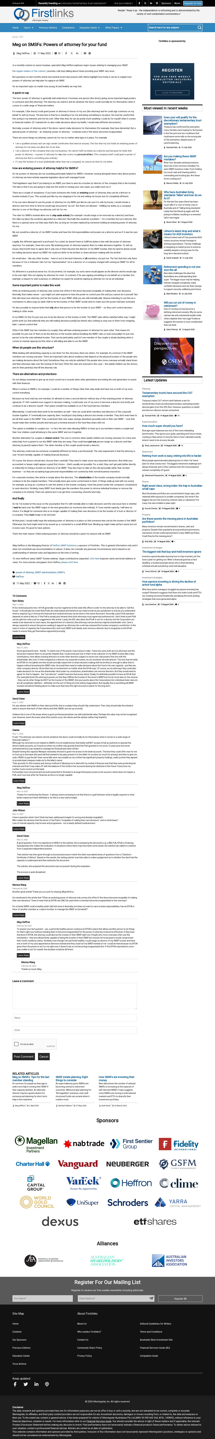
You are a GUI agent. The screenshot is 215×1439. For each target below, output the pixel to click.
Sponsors (166, 3)
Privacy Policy (84, 1355)
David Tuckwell (172, 258)
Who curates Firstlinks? (89, 1331)
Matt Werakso (172, 294)
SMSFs (61, 572)
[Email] (85, 53)
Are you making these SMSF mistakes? (112, 3)
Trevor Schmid (150, 571)
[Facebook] (66, 53)
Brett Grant (106, 1106)
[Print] (89, 53)
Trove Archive (19, 1363)
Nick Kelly (149, 542)
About (177, 3)
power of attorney (25, 572)
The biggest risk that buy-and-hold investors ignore (171, 551)
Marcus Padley (172, 183)
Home (15, 27)
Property (146, 514)
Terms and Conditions (151, 1331)
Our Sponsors (19, 1339)
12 (182, 446)
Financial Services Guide (98, 1421)
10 (58, 53)
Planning (146, 389)
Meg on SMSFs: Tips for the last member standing (30, 1078)
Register (179, 1298)
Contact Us (82, 1339)
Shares (145, 481)
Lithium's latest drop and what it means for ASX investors (182, 233)
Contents (17, 1331)
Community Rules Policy (89, 1347)
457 (21, 37)
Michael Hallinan (65, 1106)
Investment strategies (152, 547)
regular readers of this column (30, 71)
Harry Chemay (172, 330)
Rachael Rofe (171, 147)
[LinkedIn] (77, 53)
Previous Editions (48, 27)
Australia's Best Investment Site (156, 1339)
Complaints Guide (149, 1355)
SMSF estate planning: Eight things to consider (72, 1078)
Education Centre (21, 1355)
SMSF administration (45, 572)
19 (178, 416)
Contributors (68, 27)
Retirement (147, 452)
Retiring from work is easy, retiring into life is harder (171, 455)
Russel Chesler (151, 509)
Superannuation (149, 422)
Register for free (192, 3)
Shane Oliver (171, 222)
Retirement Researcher (154, 476)
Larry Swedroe (150, 604)
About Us (82, 1323)
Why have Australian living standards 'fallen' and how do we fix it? (183, 195)
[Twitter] (71, 53)
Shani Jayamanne (152, 446)
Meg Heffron (23, 53)
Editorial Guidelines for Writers (155, 1323)
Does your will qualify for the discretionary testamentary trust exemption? (182, 120)
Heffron (20, 576)
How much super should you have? (162, 425)
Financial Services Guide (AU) (155, 1347)
